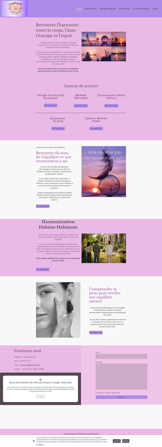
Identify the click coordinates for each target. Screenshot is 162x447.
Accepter (40, 396)
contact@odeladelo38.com (30, 365)
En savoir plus (81, 106)
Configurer (40, 444)
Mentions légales (70, 434)
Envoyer (121, 397)
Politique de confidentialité (88, 434)
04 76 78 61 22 (29, 357)
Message (99, 362)
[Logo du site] (15, 9)
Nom (98, 352)
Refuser (126, 441)
